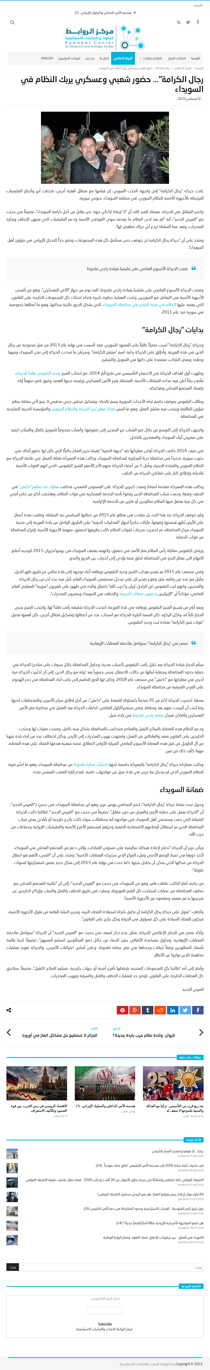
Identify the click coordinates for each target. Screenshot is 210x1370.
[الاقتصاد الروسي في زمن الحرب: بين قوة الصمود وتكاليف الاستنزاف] (36, 1083)
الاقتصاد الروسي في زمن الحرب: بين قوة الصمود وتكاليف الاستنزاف (39, 1108)
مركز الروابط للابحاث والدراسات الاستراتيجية (104, 1329)
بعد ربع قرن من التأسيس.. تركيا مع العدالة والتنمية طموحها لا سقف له (175, 1108)
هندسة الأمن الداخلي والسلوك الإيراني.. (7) (103, 13)
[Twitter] (188, 22)
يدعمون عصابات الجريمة (138, 593)
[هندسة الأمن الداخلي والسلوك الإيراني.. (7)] (105, 1083)
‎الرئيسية (199, 68)
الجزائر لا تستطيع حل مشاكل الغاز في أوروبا (59, 1032)
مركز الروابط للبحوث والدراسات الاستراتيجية (148, 1364)
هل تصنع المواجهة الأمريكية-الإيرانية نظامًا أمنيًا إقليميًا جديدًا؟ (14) (160, 1223)
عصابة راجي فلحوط (148, 714)
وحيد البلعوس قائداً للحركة (38, 372)
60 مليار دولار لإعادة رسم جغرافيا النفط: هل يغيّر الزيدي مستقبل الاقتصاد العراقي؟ (150, 1194)
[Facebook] (197, 22)
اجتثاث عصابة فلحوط (91, 764)
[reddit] (160, 1010)
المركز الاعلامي (183, 68)
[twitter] (185, 1010)
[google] (135, 1010)
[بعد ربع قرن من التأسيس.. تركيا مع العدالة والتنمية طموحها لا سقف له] (173, 1083)
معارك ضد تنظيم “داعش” (39, 486)
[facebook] (198, 1010)
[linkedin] (172, 1010)
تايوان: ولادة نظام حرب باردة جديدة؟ (144, 1032)
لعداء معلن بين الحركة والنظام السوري (82, 408)
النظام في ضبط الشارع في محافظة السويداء (139, 304)
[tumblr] (147, 1010)
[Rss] (178, 22)
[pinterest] (122, 1010)
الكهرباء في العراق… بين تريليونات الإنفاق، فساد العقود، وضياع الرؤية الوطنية (153, 1237)
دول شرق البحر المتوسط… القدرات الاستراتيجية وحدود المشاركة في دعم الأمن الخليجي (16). (143, 1208)
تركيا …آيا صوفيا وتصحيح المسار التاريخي (178, 1151)
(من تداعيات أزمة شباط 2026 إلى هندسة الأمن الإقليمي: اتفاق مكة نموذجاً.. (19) (150, 1165)
